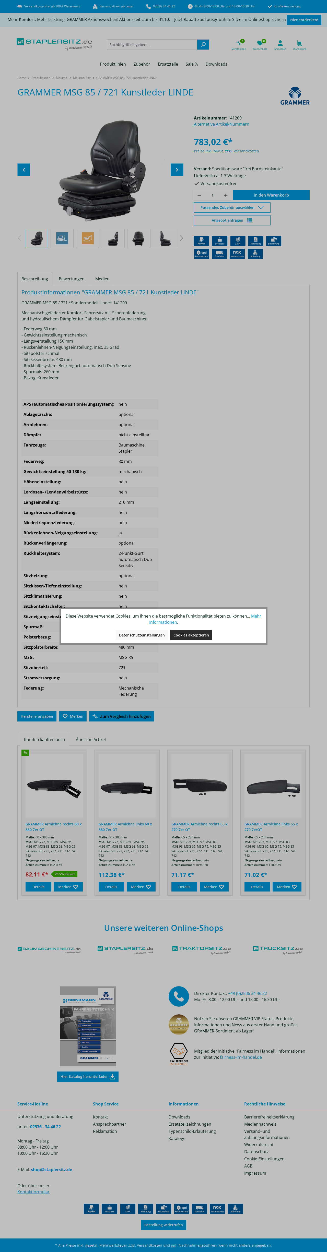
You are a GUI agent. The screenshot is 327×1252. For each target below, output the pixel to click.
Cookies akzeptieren (191, 635)
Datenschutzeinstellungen (142, 635)
